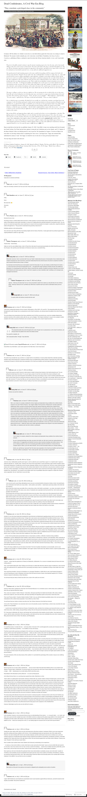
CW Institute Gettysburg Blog (74, 279)
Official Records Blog (72, 348)
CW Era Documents (72, 474)
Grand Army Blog (72, 300)
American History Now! (73, 416)
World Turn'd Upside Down (74, 403)
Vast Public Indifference (73, 701)
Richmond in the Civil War (74, 577)
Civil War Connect (72, 246)
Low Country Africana (73, 544)
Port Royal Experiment (73, 572)
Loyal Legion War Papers (74, 545)
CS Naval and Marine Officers (74, 471)
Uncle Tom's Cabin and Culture (75, 610)
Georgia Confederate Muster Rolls (74, 508)
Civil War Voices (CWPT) (73, 262)
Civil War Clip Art (72, 441)
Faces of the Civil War (73, 284)
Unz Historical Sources (73, 618)
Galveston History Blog (73, 658)
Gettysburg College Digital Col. (75, 510)
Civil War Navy (71, 255)
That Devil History (72, 370)
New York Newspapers (73, 556)
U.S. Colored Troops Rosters (74, 605)
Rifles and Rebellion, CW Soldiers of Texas (73, 358)
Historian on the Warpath (73, 303)
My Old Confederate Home (74, 336)
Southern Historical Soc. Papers (75, 590)
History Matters (71, 308)
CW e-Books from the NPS (74, 473)
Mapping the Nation (72, 331)
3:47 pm (28, 559)
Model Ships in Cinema (73, 671)
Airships (70, 415)
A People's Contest (72, 214)
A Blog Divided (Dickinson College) (74, 209)
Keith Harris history (72, 322)
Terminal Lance (71, 688)
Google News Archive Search (74, 514)
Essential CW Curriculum (73, 498)
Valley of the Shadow (72, 621)
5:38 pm (30, 370)
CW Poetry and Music (73, 481)
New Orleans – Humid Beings (74, 674)
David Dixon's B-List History (74, 282)
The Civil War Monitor (73, 371)
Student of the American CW (74, 368)
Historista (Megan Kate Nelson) (75, 307)
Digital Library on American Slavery (74, 491)
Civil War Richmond (72, 451)
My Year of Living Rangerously (75, 338)
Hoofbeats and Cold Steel (74, 310)
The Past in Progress (72, 379)
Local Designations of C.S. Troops (74, 542)
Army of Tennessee (72, 226)
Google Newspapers (72, 515)
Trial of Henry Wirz (72, 602)
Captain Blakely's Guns (73, 432)
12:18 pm (28, 307)
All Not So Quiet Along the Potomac (74, 224)
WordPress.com (71, 132)
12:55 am (26, 184)
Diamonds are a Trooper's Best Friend (75, 184)
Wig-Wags (70, 402)
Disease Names (71, 493)
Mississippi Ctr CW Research (74, 333)
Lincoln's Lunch (71, 536)
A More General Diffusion (73, 213)
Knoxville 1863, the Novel (74, 324)
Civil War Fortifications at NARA (75, 443)
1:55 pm (27, 713)
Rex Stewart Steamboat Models (75, 576)
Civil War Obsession (72, 259)
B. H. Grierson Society (73, 423)
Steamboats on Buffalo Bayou (74, 145)
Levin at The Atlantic (72, 666)
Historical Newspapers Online (75, 522)
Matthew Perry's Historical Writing (74, 551)
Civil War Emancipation (73, 247)
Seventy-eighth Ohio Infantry (74, 583)
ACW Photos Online (72, 413)
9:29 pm (34, 389)
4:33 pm (27, 729)
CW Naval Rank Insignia (73, 479)
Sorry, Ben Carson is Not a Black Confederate (75, 190)
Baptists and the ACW (73, 228)
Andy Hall (12, 256)
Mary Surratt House (72, 549)
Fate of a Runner (72, 182)
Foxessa (9, 307)
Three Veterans (77, 153)
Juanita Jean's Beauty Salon (74, 664)
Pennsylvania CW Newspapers (75, 568)
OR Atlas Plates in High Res (74, 566)
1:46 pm (27, 665)
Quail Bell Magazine (72, 683)
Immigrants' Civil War (72, 311)
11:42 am (36, 295)
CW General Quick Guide (73, 477)
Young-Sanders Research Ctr (74, 631)
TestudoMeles (71, 690)
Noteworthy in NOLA (72, 677)
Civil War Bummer (72, 244)
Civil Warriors (71, 265)
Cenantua (70, 239)
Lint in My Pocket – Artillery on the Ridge (75, 328)
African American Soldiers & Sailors (74, 222)
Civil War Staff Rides (72, 453)
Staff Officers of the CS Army (74, 591)
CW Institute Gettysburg (73, 278)
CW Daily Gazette (72, 274)
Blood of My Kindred (72, 236)
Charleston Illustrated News (74, 437)
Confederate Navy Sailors (74, 457)
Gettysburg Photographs (73, 512)
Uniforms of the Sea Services (74, 614)
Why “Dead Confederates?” (74, 146)
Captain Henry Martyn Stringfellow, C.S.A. (73, 180)
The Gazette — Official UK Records (74, 599)
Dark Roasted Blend (72, 651)
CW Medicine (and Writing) (74, 281)
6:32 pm (30, 765)
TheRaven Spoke (72, 699)
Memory (19, 11)
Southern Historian (72, 363)
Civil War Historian (72, 251)
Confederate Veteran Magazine (75, 462)
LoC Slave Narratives (73, 539)
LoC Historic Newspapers (74, 538)
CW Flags (70, 476)
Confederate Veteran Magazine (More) (75, 465)
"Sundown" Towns (72, 411)
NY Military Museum (72, 560)
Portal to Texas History (73, 574)
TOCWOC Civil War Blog (73, 391)
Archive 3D (70, 644)
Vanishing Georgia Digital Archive (74, 623)
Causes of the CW (72, 434)
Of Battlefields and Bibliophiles (75, 346)
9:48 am (34, 241)
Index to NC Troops (72, 528)
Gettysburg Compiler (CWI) (74, 295)
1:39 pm (27, 624)
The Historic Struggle (72, 373)
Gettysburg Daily (71, 297)
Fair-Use (70, 500)
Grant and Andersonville (73, 517)
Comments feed (71, 130)
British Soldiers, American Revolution (74, 430)
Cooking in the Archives (73, 469)
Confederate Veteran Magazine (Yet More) (75, 467)
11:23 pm (35, 400)
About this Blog (71, 137)
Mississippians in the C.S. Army (75, 335)
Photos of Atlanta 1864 (73, 571)
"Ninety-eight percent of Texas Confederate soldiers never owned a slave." (75, 196)
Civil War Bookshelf (72, 242)
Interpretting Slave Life (73, 316)
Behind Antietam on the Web (74, 231)
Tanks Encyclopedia (72, 593)
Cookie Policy (30, 794)
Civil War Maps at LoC (73, 448)
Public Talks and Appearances (75, 143)
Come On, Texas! (72, 177)
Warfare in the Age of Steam (74, 397)
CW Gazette (70, 276)
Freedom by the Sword (73, 292)
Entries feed (70, 128)
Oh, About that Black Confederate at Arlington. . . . (75, 187)
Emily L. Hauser (71, 656)
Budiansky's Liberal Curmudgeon (72, 646)
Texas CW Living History (73, 596)
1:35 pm (28, 514)
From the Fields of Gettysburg (74, 294)
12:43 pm (43, 344)
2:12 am (31, 195)
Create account (71, 125)
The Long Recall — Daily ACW (75, 378)
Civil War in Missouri (72, 444)
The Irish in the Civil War (73, 375)
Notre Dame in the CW (73, 343)
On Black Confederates (73, 142)
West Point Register (72, 630)
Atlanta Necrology (72, 421)
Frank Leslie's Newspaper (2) (74, 501)
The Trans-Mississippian (73, 381)
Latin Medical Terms (72, 533)
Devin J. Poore (71, 654)
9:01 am (30, 481)
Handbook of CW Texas (73, 520)
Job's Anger (70, 663)
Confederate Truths (72, 461)
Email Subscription (73, 704)
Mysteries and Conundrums (74, 340)
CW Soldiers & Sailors (73, 484)
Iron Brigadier (71, 317)
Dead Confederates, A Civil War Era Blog (24, 3)
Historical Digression (72, 305)
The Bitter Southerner (73, 693)
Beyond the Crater (72, 233)
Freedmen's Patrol (72, 290)
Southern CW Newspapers (74, 588)
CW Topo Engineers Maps (74, 489)
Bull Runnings (71, 238)
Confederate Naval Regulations (75, 456)
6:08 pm (28, 586)
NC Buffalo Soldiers (72, 341)
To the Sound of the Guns (73, 389)
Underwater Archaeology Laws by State (75, 612)
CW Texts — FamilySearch (74, 487)
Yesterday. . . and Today (73, 406)
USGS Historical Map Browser (75, 619)
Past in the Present (72, 351)
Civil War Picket (71, 260)
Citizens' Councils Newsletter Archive (74, 439)
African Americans (13, 11)
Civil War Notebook (72, 257)
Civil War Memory (72, 254)
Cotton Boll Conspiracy (73, 650)
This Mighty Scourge (72, 386)
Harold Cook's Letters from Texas (75, 659)
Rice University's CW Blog (74, 356)
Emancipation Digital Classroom (75, 496)
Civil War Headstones (73, 249)
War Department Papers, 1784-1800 (75, 628)
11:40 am (38, 280)
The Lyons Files (71, 601)
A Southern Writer (72, 638)
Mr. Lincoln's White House (74, 553)
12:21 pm (32, 327)
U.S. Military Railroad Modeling (75, 394)
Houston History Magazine (74, 661)
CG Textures (70, 648)
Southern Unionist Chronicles (74, 365)
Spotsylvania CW (72, 366)
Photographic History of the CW (75, 569)
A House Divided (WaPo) (73, 211)
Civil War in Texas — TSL (73, 446)
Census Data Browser (73, 435)
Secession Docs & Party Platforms (73, 581)
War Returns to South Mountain (75, 396)
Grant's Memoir (71, 519)
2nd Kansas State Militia (73, 205)
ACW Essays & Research (73, 216)
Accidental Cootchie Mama (74, 639)
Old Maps (70, 564)
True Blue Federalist (72, 392)
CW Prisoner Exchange (73, 482)
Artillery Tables (71, 420)
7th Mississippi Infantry (73, 207)
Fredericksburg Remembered (74, 289)
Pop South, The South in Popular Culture (75, 681)
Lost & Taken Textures (73, 667)
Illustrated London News (73, 527)
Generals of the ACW (72, 506)
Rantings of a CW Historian (74, 352)
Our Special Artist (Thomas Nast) (75, 349)
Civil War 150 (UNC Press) (74, 241)
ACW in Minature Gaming (74, 218)
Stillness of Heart (72, 685)
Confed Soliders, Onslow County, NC (75, 271)
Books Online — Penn (73, 428)
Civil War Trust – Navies (73, 454)
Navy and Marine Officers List (74, 555)
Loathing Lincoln (72, 330)
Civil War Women (72, 263)
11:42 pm (38, 434)
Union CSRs (71, 616)
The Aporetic (71, 691)
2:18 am (30, 215)
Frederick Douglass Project (74, 503)
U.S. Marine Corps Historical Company (74, 608)
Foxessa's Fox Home (72, 286)
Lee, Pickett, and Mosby (77, 157)
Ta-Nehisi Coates (72, 686)
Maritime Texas (71, 669)
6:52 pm (27, 776)
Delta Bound (71, 653)
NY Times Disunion (72, 344)
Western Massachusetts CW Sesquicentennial (74, 400)
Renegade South (72, 354)
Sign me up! (72, 713)
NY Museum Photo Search (74, 561)
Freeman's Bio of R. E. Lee (74, 504)
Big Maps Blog (71, 424)
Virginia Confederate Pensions (75, 625)
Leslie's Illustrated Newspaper (75, 535)
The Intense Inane (72, 696)
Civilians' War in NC (72, 267)
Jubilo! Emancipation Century (74, 321)
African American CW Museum (75, 219)
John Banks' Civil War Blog (74, 319)
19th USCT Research (73, 203)
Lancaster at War (72, 325)
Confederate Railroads (73, 459)
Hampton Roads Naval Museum (75, 302)
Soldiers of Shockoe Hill (73, 587)
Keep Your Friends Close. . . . (74, 140)
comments (7, 167)
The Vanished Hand (72, 698)
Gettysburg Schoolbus (73, 298)
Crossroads (70, 273)
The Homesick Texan (72, 694)
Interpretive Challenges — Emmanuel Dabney (74, 314)
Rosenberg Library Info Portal (74, 579)
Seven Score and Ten (73, 362)
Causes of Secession (73, 138)
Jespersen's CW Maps (73, 531)
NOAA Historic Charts (73, 558)
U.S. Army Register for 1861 (74, 604)
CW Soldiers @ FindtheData (74, 486)
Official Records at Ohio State (74, 563)
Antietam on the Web (72, 418)
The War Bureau (71, 384)
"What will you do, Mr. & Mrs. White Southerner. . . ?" (74, 192)
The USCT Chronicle (72, 383)
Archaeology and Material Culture (74, 642)
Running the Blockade (73, 360)
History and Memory (72, 523)
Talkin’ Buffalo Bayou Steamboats (13, 172)
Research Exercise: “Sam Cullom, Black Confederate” (51, 172)
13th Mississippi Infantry (73, 202)
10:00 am (32, 256)
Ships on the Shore (72, 585)
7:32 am (28, 459)
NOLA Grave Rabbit (72, 675)
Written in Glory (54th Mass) (74, 405)
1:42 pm (28, 355)
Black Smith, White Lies (73, 234)
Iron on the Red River (73, 530)
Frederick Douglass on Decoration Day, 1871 (73, 172)
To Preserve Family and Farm (74, 387)
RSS (18, 177)
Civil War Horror (71, 252)
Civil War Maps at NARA (73, 449)
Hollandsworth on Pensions (74, 525)
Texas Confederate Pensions (74, 595)
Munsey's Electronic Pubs (74, 672)
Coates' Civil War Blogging (74, 268)
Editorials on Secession (73, 495)
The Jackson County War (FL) (74, 376)
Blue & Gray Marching (73, 426)
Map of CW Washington (73, 547)
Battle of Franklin (72, 230)
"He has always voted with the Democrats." (75, 175)
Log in (69, 127)
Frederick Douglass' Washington (75, 287)
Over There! (70, 679)
